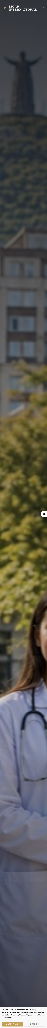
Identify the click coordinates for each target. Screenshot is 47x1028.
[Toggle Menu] (4, 8)
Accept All (12, 1024)
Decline (34, 1024)
